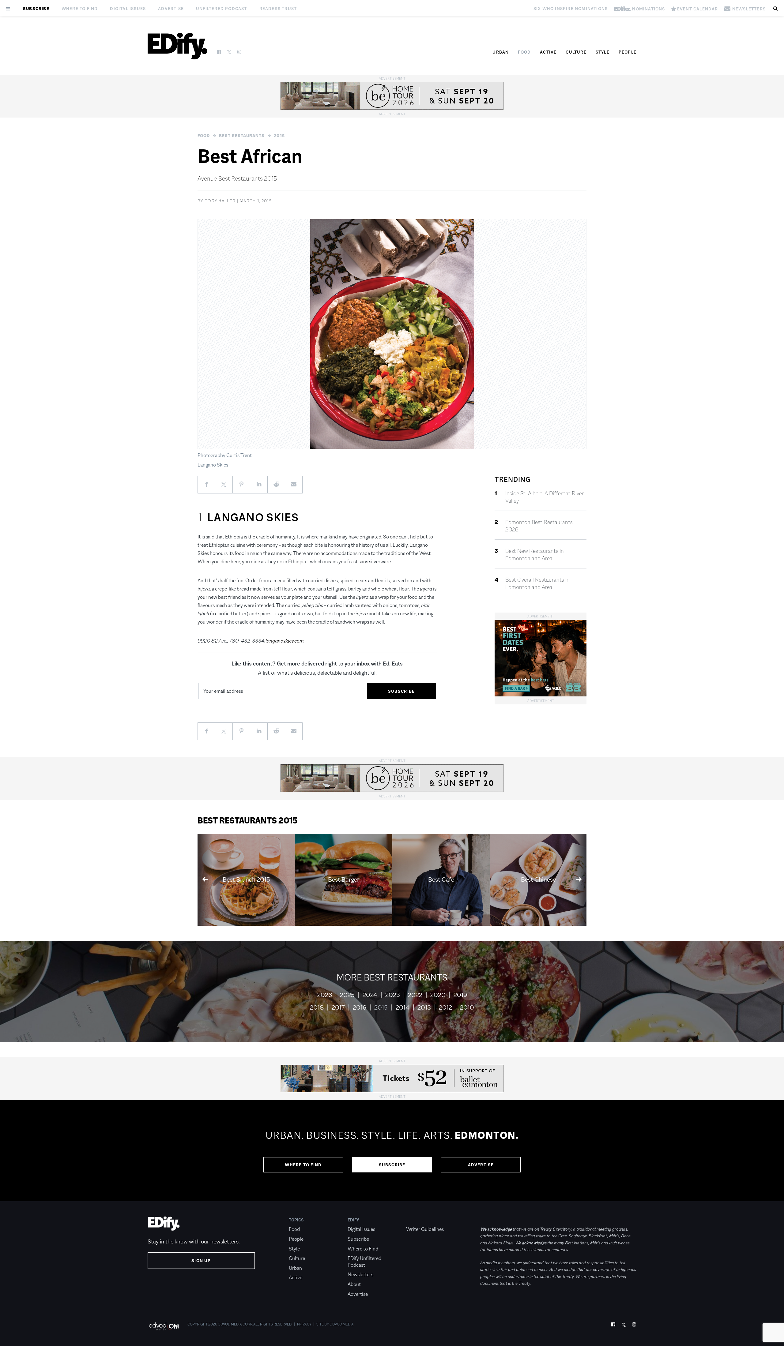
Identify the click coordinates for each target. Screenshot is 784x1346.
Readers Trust (278, 8)
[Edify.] (177, 46)
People (627, 52)
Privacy (304, 1324)
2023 (392, 995)
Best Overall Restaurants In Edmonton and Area (537, 583)
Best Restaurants (242, 135)
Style (602, 52)
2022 (415, 995)
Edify (353, 1220)
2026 (324, 995)
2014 (402, 1007)
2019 (460, 995)
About (354, 1284)
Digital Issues (128, 8)
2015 (279, 135)
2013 (424, 1007)
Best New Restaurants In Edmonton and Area (534, 554)
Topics (296, 1220)
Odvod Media (342, 1324)
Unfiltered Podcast (221, 8)
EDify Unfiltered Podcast (364, 1261)
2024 (370, 995)
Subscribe (36, 8)
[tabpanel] (392, 1150)
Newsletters (360, 1274)
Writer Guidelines (425, 1229)
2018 (317, 1007)
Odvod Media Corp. (235, 1324)
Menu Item (417, 1220)
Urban (500, 52)
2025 (347, 995)
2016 (359, 1007)
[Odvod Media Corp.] (164, 1326)
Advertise (171, 8)
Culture (576, 52)
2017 (338, 1007)
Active (548, 52)
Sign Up (201, 1260)
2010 (467, 1007)
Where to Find (80, 8)
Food (524, 52)
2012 (445, 1007)
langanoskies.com (285, 641)
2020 (438, 995)
